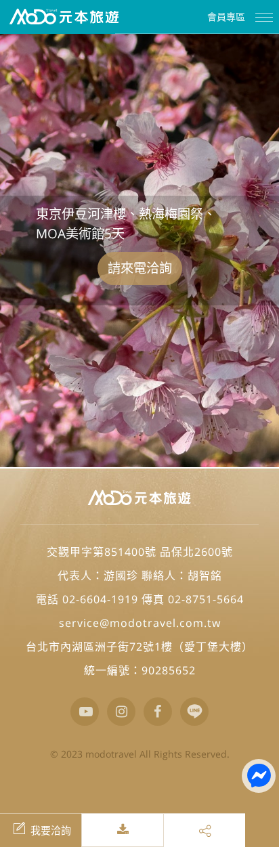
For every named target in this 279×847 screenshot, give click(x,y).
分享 (204, 830)
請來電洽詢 (140, 268)
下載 (134, 830)
